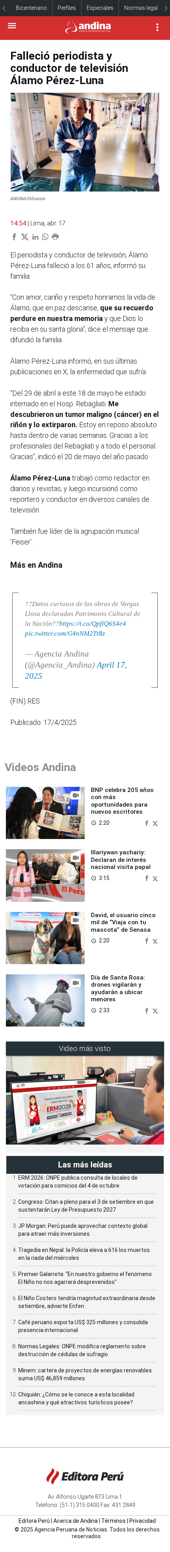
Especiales (100, 8)
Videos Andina (40, 767)
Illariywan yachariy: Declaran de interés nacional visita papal (121, 860)
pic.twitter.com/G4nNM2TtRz (65, 633)
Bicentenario (31, 8)
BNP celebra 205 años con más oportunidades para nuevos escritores (122, 800)
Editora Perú (34, 1521)
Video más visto (85, 1048)
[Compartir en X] (155, 822)
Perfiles (67, 8)
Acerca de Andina (75, 1521)
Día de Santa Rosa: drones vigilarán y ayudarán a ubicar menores (118, 988)
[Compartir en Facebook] (147, 822)
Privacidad (142, 1521)
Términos (113, 1521)
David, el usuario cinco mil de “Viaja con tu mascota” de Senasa (123, 922)
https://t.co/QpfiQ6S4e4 (92, 623)
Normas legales (144, 8)
